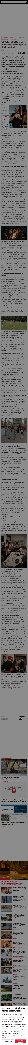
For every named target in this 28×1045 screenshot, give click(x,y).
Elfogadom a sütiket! (20, 1041)
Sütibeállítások (8, 1041)
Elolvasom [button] (4, 1037)
